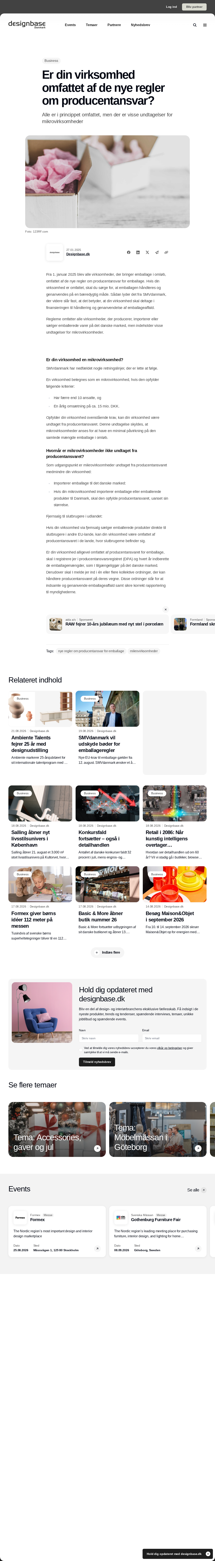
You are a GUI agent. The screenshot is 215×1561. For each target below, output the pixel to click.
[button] (165, 609)
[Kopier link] (166, 252)
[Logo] (26, 25)
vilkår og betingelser (169, 1048)
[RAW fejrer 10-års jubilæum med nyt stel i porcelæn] (107, 624)
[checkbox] (80, 1050)
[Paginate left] (12, 1130)
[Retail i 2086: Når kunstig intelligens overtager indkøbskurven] (175, 822)
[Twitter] (147, 252)
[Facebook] (128, 252)
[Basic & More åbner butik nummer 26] (107, 900)
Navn (82, 1030)
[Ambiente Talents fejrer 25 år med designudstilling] (40, 728)
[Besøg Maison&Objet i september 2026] (175, 900)
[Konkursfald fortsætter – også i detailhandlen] (107, 822)
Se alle (193, 1190)
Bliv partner (194, 6)
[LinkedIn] (137, 252)
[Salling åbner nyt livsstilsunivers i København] (40, 822)
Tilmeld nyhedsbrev (97, 1061)
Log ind (171, 6)
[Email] (156, 252)
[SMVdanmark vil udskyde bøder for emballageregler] (107, 728)
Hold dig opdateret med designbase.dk (174, 1554)
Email (145, 1030)
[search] (195, 25)
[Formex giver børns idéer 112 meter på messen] (40, 903)
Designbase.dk (78, 254)
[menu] (205, 25)
